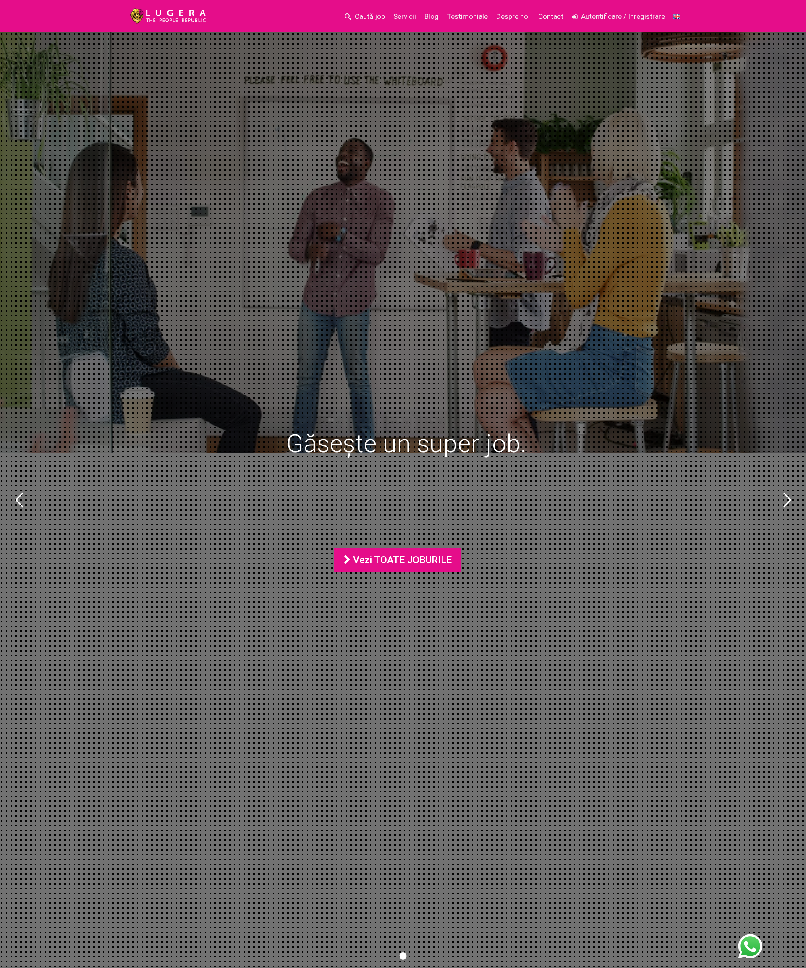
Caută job (370, 16)
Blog (431, 16)
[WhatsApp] (750, 946)
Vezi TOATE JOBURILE (401, 560)
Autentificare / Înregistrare (623, 16)
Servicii (404, 16)
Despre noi (513, 16)
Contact (550, 16)
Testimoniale (467, 16)
